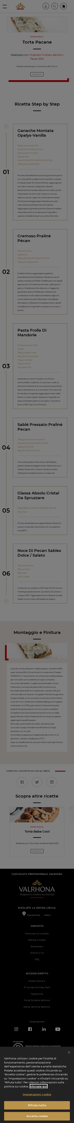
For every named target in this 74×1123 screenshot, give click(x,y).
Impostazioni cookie (37, 1094)
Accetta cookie (37, 1116)
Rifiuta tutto (37, 1105)
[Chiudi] (69, 1052)
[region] (37, 1085)
